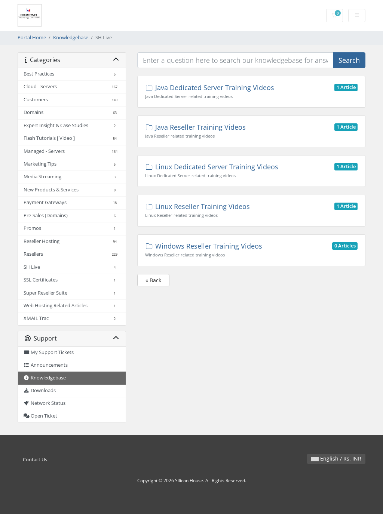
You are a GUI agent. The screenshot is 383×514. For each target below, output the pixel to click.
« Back (153, 280)
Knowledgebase (70, 37)
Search (349, 60)
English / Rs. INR (340, 458)
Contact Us (35, 459)
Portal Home (32, 37)
